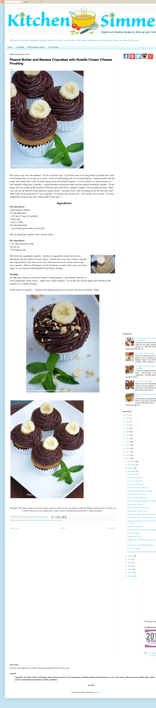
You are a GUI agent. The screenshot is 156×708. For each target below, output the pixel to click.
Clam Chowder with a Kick (136, 494)
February (131, 576)
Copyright (20, 47)
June (129, 562)
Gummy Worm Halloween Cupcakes (139, 491)
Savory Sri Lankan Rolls (143, 381)
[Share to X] (61, 517)
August (130, 556)
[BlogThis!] (59, 517)
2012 (128, 455)
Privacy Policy (53, 47)
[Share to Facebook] (63, 517)
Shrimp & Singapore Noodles (137, 487)
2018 (128, 435)
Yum (11, 69)
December (131, 461)
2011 (128, 458)
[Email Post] (52, 517)
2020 (128, 428)
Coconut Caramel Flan (135, 481)
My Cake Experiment (134, 526)
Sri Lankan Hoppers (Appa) (145, 353)
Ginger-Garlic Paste (134, 536)
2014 (128, 448)
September (132, 471)
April (130, 569)
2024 (128, 415)
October (131, 468)
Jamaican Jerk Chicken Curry (137, 511)
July (129, 559)
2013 (128, 451)
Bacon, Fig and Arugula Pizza (137, 497)
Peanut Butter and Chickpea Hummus (140, 545)
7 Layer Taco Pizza (134, 548)
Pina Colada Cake (133, 474)
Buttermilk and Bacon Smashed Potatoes (141, 514)
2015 (128, 445)
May (129, 566)
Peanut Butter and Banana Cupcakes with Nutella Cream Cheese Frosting (38, 520)
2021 (128, 425)
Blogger (97, 692)
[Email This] (56, 517)
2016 (128, 441)
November (132, 464)
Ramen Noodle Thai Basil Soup (138, 507)
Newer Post (14, 528)
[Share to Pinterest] (66, 517)
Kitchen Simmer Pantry (36, 47)
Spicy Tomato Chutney (135, 504)
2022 (128, 422)
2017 (128, 438)
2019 (128, 431)
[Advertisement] (139, 292)
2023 (128, 418)
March (130, 572)
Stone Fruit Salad (133, 533)
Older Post (111, 528)
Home (10, 47)
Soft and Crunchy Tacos (135, 484)
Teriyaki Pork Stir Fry (135, 477)
